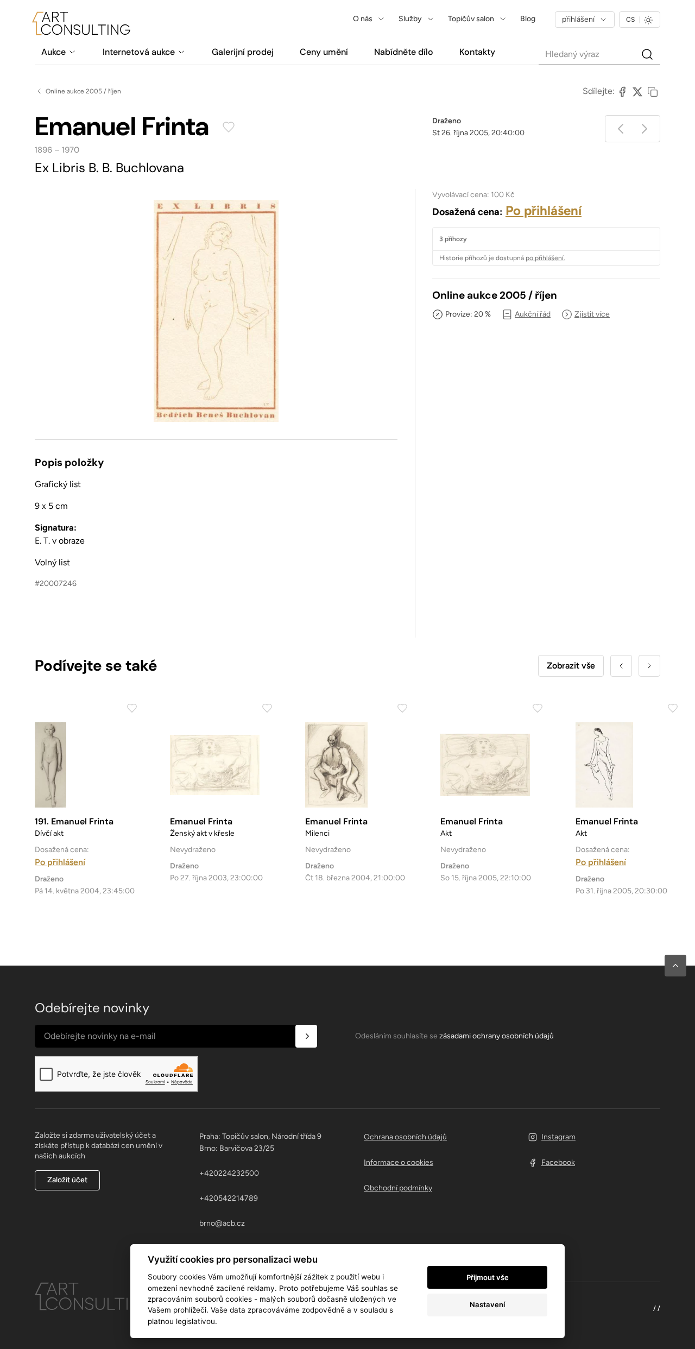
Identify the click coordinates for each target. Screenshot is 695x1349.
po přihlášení (545, 258)
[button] (675, 965)
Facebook (558, 1162)
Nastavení (487, 1304)
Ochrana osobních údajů (405, 1137)
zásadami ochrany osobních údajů (496, 1036)
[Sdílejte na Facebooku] (622, 91)
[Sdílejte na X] (637, 91)
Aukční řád (533, 314)
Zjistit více (592, 314)
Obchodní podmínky (398, 1188)
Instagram (558, 1137)
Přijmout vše (487, 1277)
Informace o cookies (398, 1162)
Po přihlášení (544, 210)
